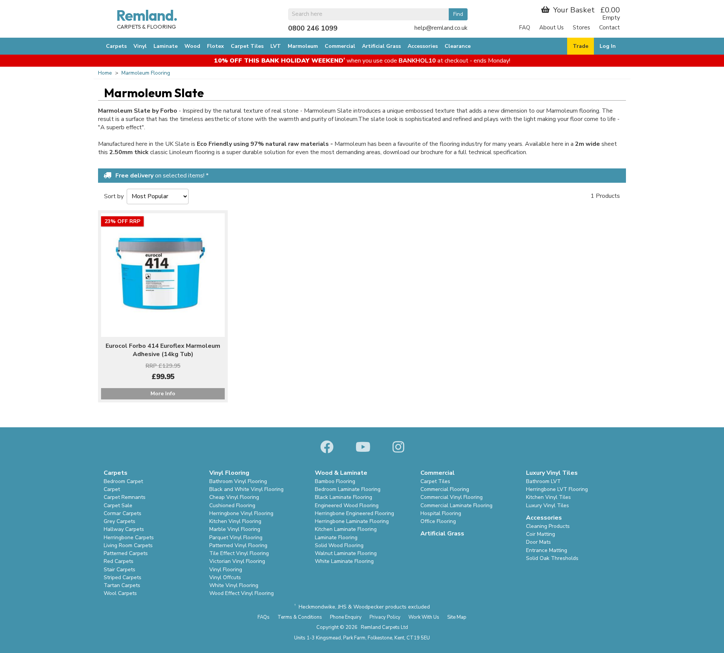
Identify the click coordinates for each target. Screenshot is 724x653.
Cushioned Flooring (232, 505)
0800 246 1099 (312, 28)
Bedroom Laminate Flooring (347, 489)
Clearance (458, 46)
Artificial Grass (381, 46)
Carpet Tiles (247, 46)
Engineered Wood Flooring (347, 505)
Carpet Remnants (125, 497)
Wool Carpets (120, 593)
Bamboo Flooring (335, 481)
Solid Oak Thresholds (552, 558)
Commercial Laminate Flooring (456, 505)
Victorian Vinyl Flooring (237, 561)
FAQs (264, 617)
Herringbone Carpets (129, 537)
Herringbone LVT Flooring (557, 489)
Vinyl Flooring (225, 569)
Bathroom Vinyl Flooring (238, 481)
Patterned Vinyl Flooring (238, 545)
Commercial (340, 46)
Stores (581, 27)
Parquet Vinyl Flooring (235, 537)
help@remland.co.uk (441, 28)
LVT (275, 46)
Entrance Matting (546, 550)
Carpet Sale (118, 505)
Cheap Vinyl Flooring (234, 497)
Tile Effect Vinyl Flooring (239, 553)
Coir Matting (540, 534)
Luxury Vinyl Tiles (547, 505)
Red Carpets (118, 561)
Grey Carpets (119, 521)
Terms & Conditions (300, 617)
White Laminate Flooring (344, 561)
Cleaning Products (548, 526)
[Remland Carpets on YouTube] (363, 448)
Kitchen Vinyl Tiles (548, 497)
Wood (192, 46)
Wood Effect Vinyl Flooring (241, 593)
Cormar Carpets (122, 513)
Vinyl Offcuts (225, 577)
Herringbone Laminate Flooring (352, 521)
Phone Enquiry (346, 617)
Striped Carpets (122, 577)
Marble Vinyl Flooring (234, 529)
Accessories (423, 46)
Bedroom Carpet (123, 481)
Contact (609, 27)
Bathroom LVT (543, 481)
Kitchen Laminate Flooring (346, 529)
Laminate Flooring (336, 537)
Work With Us (423, 617)
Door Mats (538, 542)
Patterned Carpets (126, 553)
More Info (162, 393)
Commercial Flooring (444, 489)
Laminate (165, 46)
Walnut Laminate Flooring (346, 553)
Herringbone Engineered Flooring (354, 513)
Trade (580, 46)
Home (105, 72)
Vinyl (140, 46)
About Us (551, 27)
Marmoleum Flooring (145, 72)
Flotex (215, 46)
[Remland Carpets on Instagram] (398, 448)
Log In (608, 46)
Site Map (456, 617)
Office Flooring (438, 521)
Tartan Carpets (122, 585)
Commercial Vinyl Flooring (451, 497)
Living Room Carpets (128, 545)
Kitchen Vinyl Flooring (235, 521)
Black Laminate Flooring (343, 497)
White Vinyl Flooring (233, 585)
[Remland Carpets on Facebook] (327, 448)
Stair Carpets (119, 569)
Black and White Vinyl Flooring (246, 489)
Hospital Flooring (440, 513)
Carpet (112, 489)
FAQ (524, 27)
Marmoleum (303, 46)
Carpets (116, 46)
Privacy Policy (385, 617)
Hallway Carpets (124, 529)
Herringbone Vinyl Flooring (241, 513)
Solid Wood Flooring (339, 545)
